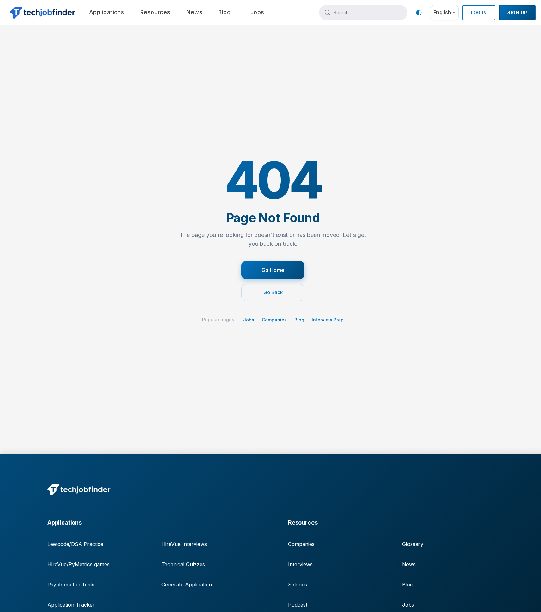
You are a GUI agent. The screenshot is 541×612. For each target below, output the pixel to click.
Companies (274, 319)
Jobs (248, 319)
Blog (299, 319)
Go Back (273, 292)
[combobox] (368, 12)
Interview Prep (328, 319)
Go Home (272, 270)
